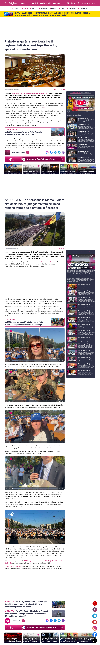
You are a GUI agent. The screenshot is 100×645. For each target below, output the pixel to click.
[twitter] (59, 89)
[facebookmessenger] (55, 89)
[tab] (75, 93)
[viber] (64, 89)
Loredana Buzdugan (18, 152)
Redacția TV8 (16, 621)
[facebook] (51, 152)
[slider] (35, 360)
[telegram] (61, 89)
